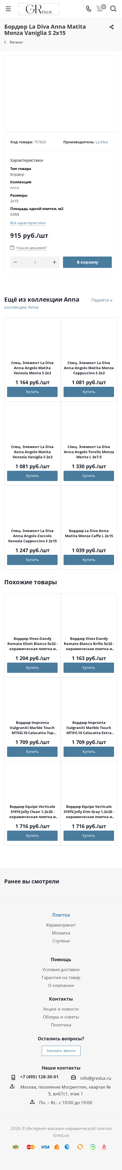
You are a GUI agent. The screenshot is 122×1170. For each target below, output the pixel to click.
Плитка (61, 915)
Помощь (61, 959)
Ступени (61, 941)
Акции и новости (61, 1009)
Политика (61, 1025)
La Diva (102, 141)
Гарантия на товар (61, 977)
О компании (61, 985)
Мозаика (61, 933)
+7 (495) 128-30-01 (39, 1076)
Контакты (61, 999)
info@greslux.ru (95, 1078)
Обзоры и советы (61, 1017)
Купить (32, 391)
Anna (14, 187)
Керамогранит (61, 925)
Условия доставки (61, 969)
